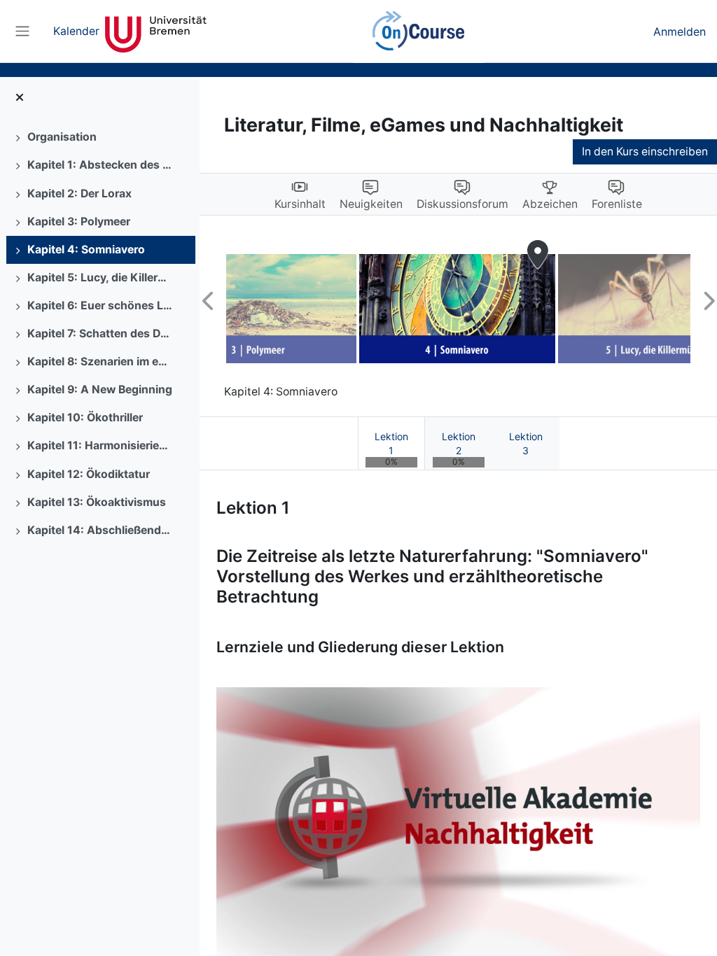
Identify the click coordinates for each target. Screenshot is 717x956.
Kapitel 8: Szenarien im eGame (100, 361)
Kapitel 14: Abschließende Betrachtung (100, 530)
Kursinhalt (300, 204)
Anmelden (679, 31)
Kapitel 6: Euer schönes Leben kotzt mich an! (100, 305)
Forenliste (617, 204)
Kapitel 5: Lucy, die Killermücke (100, 277)
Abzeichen (550, 204)
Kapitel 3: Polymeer (78, 221)
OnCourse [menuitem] (419, 31)
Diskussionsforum (462, 204)
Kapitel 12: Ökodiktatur (88, 474)
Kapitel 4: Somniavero (86, 249)
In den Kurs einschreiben (645, 151)
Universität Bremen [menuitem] (156, 31)
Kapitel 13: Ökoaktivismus (96, 502)
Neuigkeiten (371, 204)
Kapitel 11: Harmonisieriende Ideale (100, 445)
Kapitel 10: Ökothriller (85, 417)
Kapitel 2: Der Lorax (79, 193)
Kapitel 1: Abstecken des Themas (100, 164)
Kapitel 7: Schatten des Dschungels (100, 333)
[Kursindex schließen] (20, 98)
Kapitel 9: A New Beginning (99, 389)
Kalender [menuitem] (76, 31)
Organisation (62, 136)
